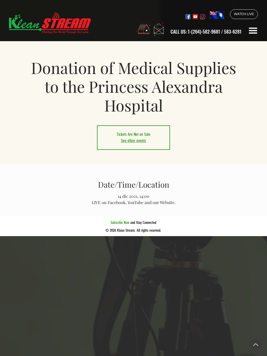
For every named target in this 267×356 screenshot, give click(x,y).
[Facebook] (188, 16)
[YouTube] (195, 16)
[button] (253, 30)
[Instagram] (202, 16)
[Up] (256, 345)
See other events (133, 140)
